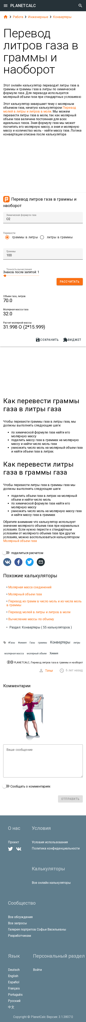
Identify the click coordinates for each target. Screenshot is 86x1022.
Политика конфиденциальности (56, 848)
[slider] (21, 275)
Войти (37, 970)
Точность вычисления (19, 269)
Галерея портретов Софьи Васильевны (37, 929)
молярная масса (14, 653)
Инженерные (38, 17)
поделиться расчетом (26, 553)
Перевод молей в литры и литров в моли (39, 109)
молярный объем (37, 653)
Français (14, 988)
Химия (54, 653)
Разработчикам (19, 936)
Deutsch (14, 970)
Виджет (72, 339)
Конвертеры (62, 17)
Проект (13, 842)
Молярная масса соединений (29, 587)
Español (13, 982)
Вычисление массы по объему (31, 619)
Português (15, 995)
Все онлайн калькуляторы (51, 883)
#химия (22, 642)
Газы (32, 642)
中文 (11, 1007)
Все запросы (17, 923)
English (13, 976)
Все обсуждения (20, 917)
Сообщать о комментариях (30, 786)
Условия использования (50, 842)
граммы (42, 642)
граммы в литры (25, 237)
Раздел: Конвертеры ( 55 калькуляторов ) (40, 627)
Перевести (9, 233)
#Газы (11, 642)
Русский (14, 1001)
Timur (49, 671)
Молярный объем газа (20, 541)
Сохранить (47, 339)
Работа (18, 17)
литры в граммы (60, 237)
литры (76, 642)
